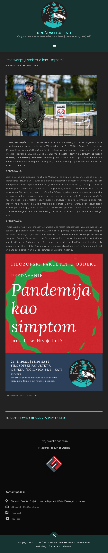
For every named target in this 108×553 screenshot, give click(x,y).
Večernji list (33, 395)
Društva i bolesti (54, 33)
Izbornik (12, 46)
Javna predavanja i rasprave (39, 418)
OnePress (62, 542)
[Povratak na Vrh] (54, 535)
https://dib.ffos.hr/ (15, 165)
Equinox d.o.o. (56, 546)
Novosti (61, 418)
